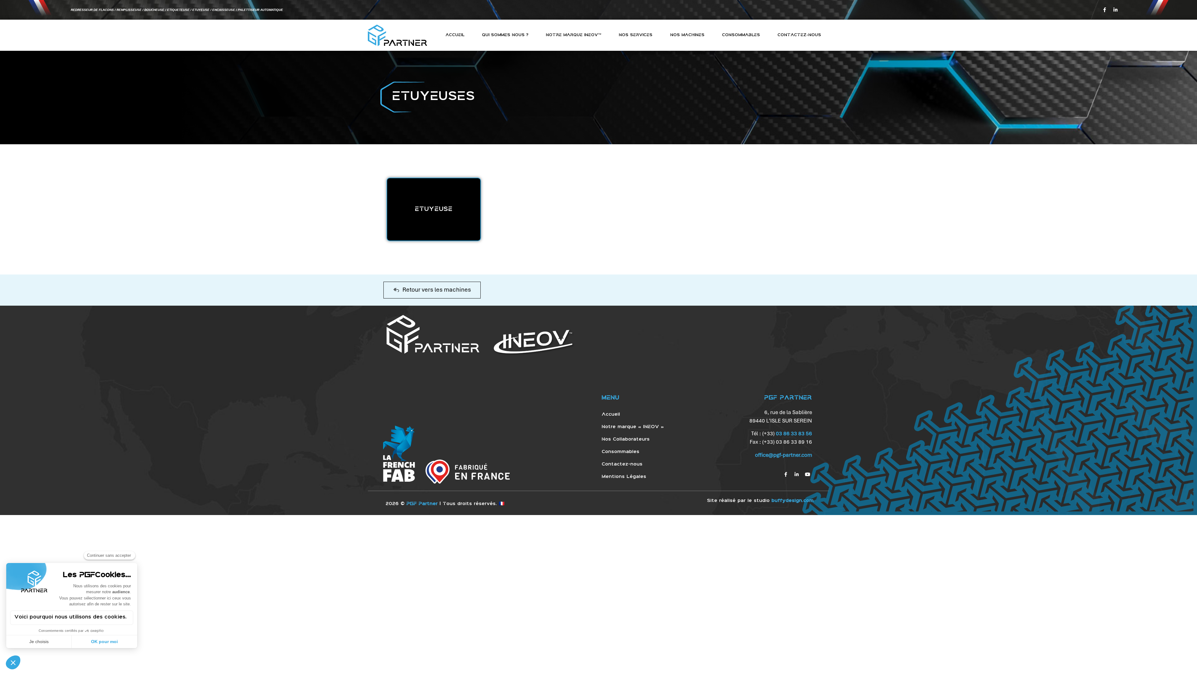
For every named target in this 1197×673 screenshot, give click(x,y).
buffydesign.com (793, 501)
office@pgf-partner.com (783, 454)
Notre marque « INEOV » (633, 427)
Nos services (635, 35)
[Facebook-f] (1104, 10)
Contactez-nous (799, 35)
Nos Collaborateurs (626, 439)
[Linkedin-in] (1115, 10)
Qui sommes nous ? (505, 35)
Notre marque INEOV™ (573, 35)
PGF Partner (422, 504)
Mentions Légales (624, 477)
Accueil (454, 35)
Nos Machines (687, 35)
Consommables (741, 35)
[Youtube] (807, 474)
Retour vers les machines (436, 290)
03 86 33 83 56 (794, 433)
